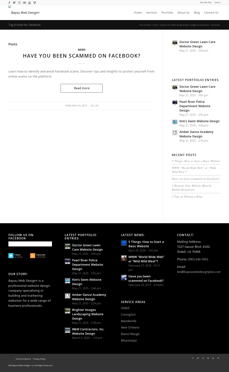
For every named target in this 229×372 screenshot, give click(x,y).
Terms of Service (23, 359)
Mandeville (128, 321)
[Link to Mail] (24, 2)
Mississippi (129, 340)
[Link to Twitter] (14, 2)
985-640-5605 (205, 2)
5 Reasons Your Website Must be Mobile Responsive (192, 187)
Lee (96, 105)
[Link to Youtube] (29, 2)
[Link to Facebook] (9, 2)
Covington (128, 314)
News (81, 50)
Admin (218, 2)
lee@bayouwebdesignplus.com (199, 272)
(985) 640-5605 (198, 259)
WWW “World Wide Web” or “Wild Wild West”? (194, 170)
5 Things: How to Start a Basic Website (196, 161)
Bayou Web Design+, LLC (24, 365)
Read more (82, 88)
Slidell (125, 308)
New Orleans (130, 327)
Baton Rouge (130, 334)
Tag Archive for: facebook (24, 25)
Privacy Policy (39, 359)
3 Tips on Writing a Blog (187, 196)
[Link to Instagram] (19, 2)
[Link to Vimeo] (34, 2)
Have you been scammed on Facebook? (81, 55)
